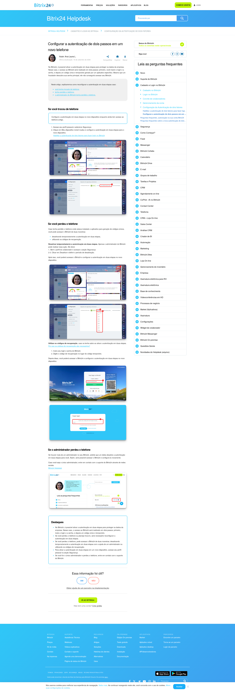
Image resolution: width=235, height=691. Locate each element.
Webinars (68, 642)
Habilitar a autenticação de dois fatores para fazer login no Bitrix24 (164, 111)
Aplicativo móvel (146, 642)
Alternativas (98, 656)
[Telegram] (139, 681)
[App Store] (162, 673)
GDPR (66, 672)
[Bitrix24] (44, 5)
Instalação (121, 651)
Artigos (96, 642)
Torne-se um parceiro (172, 642)
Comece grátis (183, 5)
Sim (81, 580)
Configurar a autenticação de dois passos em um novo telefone (164, 114)
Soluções (110, 5)
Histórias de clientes (101, 651)
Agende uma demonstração (75, 656)
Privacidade (58, 672)
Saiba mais (103, 685)
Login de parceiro (170, 647)
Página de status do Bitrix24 (75, 661)
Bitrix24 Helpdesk (56, 31)
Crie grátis (97, 605)
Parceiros (122, 5)
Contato (50, 651)
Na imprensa (52, 656)
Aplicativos (136, 5)
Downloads (121, 647)
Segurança (73, 672)
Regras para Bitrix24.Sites (93, 672)
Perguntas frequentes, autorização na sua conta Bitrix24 (162, 118)
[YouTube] (144, 681)
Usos (96, 661)
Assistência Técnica (72, 637)
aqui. (106, 677)
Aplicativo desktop (146, 647)
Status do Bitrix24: (155, 44)
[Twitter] (134, 681)
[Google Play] (179, 673)
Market (142, 637)
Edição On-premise (124, 637)
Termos (50, 672)
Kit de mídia (51, 647)
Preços (99, 5)
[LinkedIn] (154, 681)
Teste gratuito (122, 642)
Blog (146, 5)
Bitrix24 (50, 637)
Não (93, 580)
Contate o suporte (72, 651)
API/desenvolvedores (148, 651)
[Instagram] (149, 681)
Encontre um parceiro (172, 637)
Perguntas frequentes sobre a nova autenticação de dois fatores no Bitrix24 (163, 121)
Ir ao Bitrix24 (87, 600)
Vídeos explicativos (72, 647)
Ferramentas (87, 5)
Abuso (80, 672)
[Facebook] (129, 681)
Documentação (123, 656)
